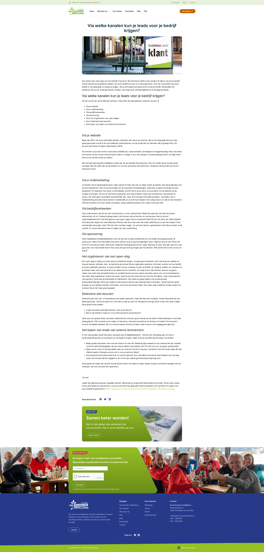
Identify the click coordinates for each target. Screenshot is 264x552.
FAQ (145, 11)
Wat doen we (102, 11)
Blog (138, 11)
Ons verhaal (117, 11)
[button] (100, 399)
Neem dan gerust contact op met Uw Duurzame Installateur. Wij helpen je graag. (140, 389)
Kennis (147, 511)
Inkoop (147, 508)
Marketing (148, 505)
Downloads (129, 11)
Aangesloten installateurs (129, 505)
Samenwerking (150, 515)
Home (92, 11)
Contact (122, 525)
